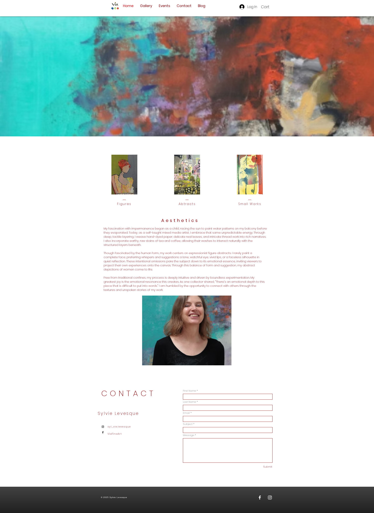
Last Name (189, 402)
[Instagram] (102, 426)
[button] (268, 7)
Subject (187, 424)
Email (186, 413)
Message (188, 435)
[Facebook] (102, 432)
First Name (189, 390)
